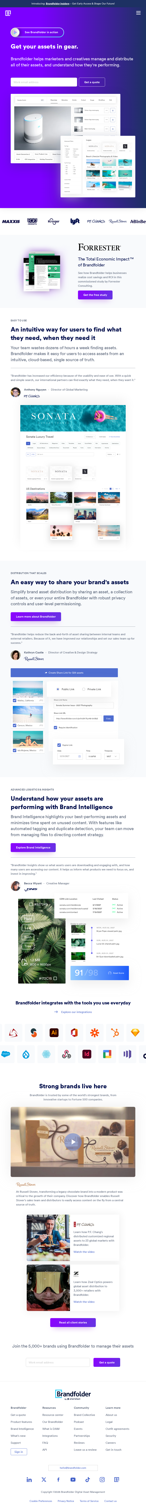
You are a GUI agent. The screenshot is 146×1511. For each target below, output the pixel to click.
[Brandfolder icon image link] (117, 1479)
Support (16, 1442)
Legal (109, 1422)
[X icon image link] (44, 1479)
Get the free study (95, 295)
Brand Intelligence (22, 1429)
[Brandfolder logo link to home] (5, 12)
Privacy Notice (66, 1501)
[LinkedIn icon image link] (29, 1479)
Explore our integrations (76, 1012)
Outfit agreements (117, 1429)
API (44, 1449)
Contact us (110, 1501)
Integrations (50, 1435)
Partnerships (82, 1435)
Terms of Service (89, 1501)
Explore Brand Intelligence (33, 847)
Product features (21, 1422)
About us (111, 1415)
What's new (18, 1435)
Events (78, 1429)
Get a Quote (92, 82)
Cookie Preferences (41, 1501)
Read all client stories (73, 1322)
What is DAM (50, 1429)
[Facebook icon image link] (58, 1479)
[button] (73, 1142)
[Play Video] (73, 1142)
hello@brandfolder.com (73, 1467)
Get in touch (113, 1449)
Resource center (52, 1415)
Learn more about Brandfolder (36, 616)
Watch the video (84, 1252)
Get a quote (18, 1415)
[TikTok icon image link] (87, 1479)
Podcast (79, 1422)
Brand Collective (84, 1415)
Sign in (18, 1452)
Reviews (79, 1442)
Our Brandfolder (52, 1422)
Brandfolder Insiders (57, 3)
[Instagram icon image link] (102, 1479)
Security (111, 1435)
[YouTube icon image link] (73, 1479)
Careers (111, 1442)
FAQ (45, 1442)
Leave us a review (85, 1449)
